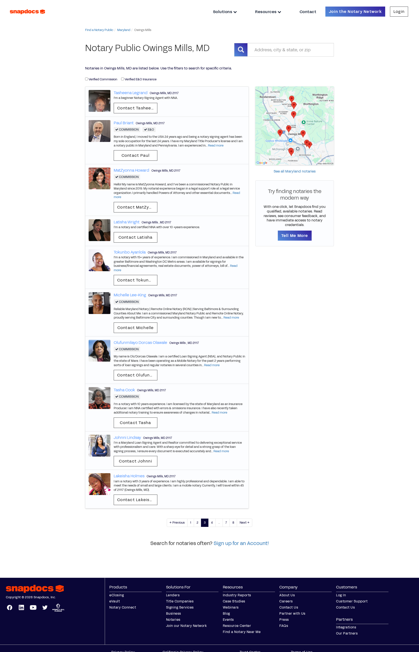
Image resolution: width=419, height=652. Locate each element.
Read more (215, 145)
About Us (287, 595)
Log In (341, 595)
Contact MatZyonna (137, 207)
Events (228, 619)
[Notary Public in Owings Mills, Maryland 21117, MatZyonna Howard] (99, 178)
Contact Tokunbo (135, 280)
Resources (266, 12)
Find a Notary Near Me (242, 632)
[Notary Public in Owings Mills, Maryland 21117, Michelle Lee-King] (99, 302)
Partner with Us (292, 613)
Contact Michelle (135, 328)
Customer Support (351, 601)
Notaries (173, 619)
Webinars (231, 607)
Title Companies (180, 601)
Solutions (223, 12)
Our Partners (347, 633)
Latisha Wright (126, 222)
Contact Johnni (135, 461)
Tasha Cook (124, 390)
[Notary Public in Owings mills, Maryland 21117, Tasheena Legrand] (99, 100)
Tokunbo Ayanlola (130, 252)
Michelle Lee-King (130, 295)
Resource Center (237, 625)
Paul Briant (124, 123)
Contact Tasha (135, 423)
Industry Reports (237, 595)
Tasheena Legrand (131, 93)
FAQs (283, 625)
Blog (226, 613)
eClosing (116, 595)
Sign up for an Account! (241, 543)
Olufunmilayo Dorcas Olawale (140, 342)
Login (399, 11)
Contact (308, 12)
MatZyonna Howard (131, 170)
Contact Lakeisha (136, 500)
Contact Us (288, 607)
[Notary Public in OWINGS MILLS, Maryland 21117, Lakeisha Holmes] (99, 483)
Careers (286, 601)
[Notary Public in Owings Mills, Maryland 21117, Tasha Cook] (99, 397)
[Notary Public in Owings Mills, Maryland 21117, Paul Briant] (99, 130)
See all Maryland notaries (295, 171)
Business (173, 613)
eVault (114, 601)
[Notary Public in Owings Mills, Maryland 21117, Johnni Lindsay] (99, 445)
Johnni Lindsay (127, 437)
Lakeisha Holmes (129, 476)
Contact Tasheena (136, 108)
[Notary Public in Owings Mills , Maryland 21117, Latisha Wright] (99, 229)
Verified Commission (102, 79)
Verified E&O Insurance (140, 79)
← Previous (177, 523)
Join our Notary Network (186, 625)
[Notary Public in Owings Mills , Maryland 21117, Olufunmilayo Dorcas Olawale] (99, 350)
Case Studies (234, 601)
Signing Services (180, 607)
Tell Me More (294, 235)
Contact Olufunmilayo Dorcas (137, 375)
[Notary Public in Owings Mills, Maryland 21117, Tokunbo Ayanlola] (99, 259)
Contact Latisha (135, 237)
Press (284, 619)
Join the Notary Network (355, 11)
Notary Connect (122, 607)
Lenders (173, 595)
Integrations (346, 627)
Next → (244, 523)
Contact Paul (136, 155)
